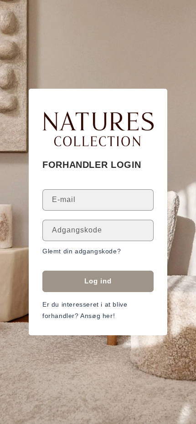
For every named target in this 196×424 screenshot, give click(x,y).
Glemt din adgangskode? (81, 251)
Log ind (98, 281)
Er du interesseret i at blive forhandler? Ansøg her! (84, 310)
